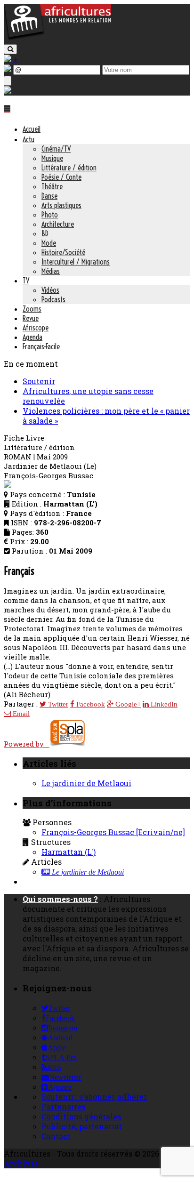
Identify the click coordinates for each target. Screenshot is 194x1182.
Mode (48, 243)
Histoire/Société (63, 252)
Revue (31, 318)
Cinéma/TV (56, 148)
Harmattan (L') (68, 852)
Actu (28, 139)
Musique (52, 158)
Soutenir (39, 381)
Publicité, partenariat (81, 1126)
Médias (50, 271)
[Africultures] (57, 38)
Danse (49, 196)
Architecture (57, 224)
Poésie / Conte (61, 177)
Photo (49, 214)
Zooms (32, 309)
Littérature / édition (69, 167)
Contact (56, 1136)
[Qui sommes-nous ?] (7, 91)
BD (44, 233)
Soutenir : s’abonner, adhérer (94, 1097)
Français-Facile (41, 346)
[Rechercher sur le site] (10, 49)
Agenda (32, 337)
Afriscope (35, 327)
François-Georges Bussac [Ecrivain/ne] (113, 832)
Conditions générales (81, 1116)
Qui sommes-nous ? (60, 899)
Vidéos (50, 290)
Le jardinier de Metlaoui (86, 783)
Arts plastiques (61, 205)
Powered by (26, 743)
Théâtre (52, 186)
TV (26, 280)
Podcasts (53, 299)
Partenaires (63, 1106)
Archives (21, 1163)
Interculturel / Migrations (75, 261)
